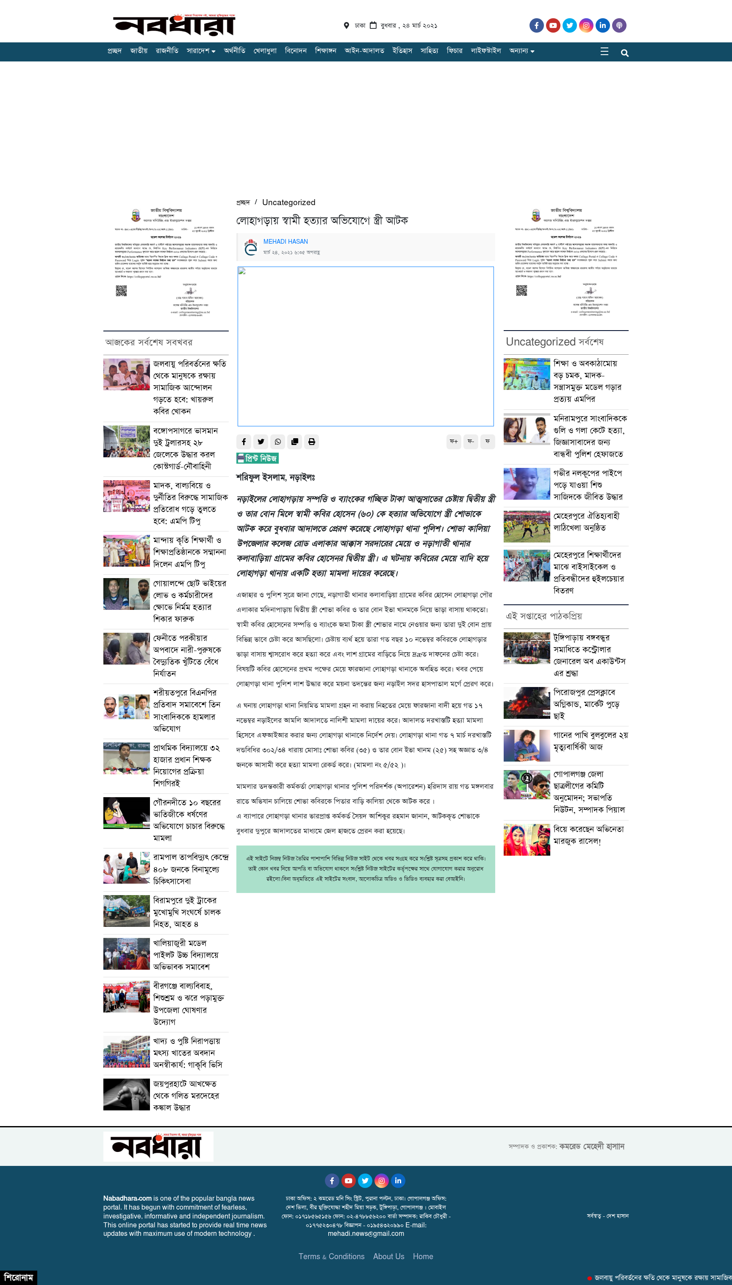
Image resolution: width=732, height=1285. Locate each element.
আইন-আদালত (364, 51)
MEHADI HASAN (285, 242)
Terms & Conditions (332, 1256)
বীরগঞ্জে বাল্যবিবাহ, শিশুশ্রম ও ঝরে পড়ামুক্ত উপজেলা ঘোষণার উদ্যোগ (188, 1004)
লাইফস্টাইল (486, 51)
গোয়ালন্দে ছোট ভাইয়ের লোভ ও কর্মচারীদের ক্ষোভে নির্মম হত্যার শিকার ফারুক (189, 601)
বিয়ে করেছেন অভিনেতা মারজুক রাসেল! (589, 835)
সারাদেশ (198, 51)
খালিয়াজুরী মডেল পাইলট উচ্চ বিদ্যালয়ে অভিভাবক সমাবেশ (186, 955)
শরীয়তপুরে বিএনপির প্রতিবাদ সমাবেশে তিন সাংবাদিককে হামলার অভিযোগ (186, 710)
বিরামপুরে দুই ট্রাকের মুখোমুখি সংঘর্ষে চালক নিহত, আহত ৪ (187, 912)
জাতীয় (138, 51)
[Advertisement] (366, 133)
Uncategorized (289, 203)
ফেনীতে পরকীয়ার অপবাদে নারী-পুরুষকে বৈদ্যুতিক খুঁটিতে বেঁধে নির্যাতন (187, 656)
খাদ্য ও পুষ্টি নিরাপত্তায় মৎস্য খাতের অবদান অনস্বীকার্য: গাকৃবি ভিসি (187, 1053)
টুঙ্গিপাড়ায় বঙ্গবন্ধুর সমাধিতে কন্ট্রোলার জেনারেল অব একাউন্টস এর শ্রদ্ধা (590, 655)
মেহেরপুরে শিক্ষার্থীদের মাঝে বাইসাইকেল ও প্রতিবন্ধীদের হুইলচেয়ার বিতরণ (589, 573)
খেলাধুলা (265, 51)
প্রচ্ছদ (115, 51)
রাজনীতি (167, 51)
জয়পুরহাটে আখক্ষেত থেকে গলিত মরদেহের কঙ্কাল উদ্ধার (186, 1096)
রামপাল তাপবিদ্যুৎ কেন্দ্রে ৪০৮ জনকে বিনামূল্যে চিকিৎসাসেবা (190, 869)
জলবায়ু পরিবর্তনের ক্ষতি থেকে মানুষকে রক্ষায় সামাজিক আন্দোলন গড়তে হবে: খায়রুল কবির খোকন (189, 388)
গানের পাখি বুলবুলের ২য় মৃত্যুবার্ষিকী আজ (591, 741)
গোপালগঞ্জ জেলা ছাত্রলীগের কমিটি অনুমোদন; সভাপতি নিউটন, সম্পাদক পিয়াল (589, 792)
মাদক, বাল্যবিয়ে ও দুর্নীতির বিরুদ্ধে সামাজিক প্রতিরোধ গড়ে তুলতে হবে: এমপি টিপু (190, 503)
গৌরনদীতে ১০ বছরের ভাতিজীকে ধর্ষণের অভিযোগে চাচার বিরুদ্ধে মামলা (189, 820)
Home (423, 1256)
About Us (389, 1256)
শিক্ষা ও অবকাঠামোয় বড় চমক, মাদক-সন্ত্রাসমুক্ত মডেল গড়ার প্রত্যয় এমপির (587, 381)
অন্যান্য (519, 51)
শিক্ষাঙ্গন (325, 51)
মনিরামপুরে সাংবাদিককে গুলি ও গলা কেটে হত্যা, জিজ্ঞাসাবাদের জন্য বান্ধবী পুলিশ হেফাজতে (590, 436)
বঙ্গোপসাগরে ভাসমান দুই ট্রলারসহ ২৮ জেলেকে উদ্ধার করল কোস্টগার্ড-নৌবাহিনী (185, 449)
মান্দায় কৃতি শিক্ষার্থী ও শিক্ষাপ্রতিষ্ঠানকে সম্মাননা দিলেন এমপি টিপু (189, 552)
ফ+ (454, 441)
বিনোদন (296, 51)
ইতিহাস (402, 51)
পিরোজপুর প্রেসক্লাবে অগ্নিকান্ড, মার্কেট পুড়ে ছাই (586, 704)
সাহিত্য (429, 51)
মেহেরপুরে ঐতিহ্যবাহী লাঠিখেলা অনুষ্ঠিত (587, 522)
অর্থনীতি (234, 51)
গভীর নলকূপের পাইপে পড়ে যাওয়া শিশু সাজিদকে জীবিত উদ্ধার (588, 485)
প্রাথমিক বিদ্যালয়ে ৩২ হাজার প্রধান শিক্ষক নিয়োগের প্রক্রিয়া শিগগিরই (186, 766)
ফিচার (455, 51)
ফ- (471, 441)
